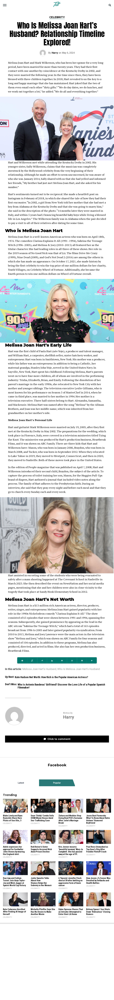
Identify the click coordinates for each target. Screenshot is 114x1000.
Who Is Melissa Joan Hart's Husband (78, 669)
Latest (21, 783)
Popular (57, 783)
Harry (55, 52)
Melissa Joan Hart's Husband (39, 669)
